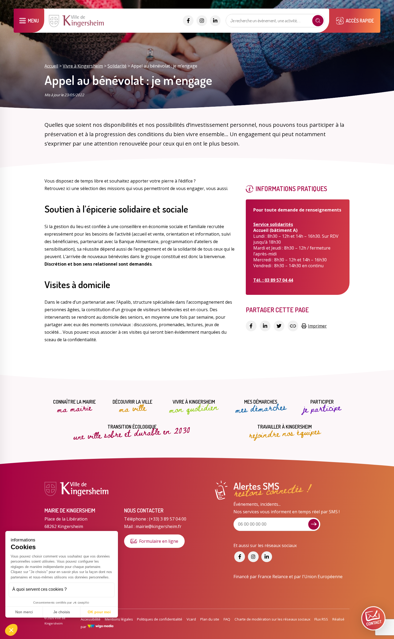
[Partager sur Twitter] (279, 326)
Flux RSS (321, 619)
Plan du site (209, 619)
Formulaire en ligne (158, 541)
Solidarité (117, 66)
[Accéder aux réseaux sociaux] (188, 20)
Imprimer (317, 326)
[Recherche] (318, 20)
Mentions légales (119, 619)
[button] (11, 629)
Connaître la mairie (74, 406)
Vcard (191, 619)
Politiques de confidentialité (159, 619)
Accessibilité (91, 619)
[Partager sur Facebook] (251, 326)
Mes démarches (260, 406)
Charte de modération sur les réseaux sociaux (272, 619)
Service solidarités (273, 224)
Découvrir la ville (132, 406)
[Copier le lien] (293, 326)
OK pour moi (99, 612)
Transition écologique (132, 431)
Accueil (51, 66)
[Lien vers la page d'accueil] (77, 26)
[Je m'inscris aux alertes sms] (313, 524)
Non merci (24, 612)
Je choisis (61, 612)
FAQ (227, 619)
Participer (322, 406)
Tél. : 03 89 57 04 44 (273, 280)
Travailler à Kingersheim (285, 431)
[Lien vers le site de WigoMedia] (100, 626)
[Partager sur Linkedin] (265, 326)
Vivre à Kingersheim (83, 66)
